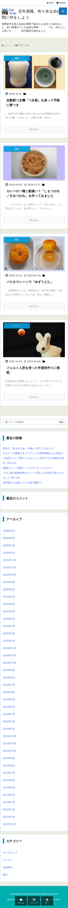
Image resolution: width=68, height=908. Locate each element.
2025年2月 (9, 633)
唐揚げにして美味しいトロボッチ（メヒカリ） (28, 467)
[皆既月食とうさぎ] (34, 339)
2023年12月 (9, 736)
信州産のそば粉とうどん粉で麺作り (22, 482)
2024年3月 (9, 714)
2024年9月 (9, 670)
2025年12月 (9, 560)
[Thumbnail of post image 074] (34, 162)
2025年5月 (9, 611)
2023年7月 (9, 772)
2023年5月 (9, 787)
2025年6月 (9, 604)
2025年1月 (9, 640)
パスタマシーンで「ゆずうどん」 (30, 282)
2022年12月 (9, 824)
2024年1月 (9, 728)
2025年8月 (9, 589)
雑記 (5, 874)
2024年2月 (9, 721)
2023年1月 (9, 816)
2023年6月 (9, 780)
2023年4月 (9, 794)
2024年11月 (9, 655)
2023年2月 (9, 809)
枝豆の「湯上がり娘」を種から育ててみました (28, 448)
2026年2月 (9, 552)
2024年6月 (9, 692)
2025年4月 (9, 618)
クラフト (8, 859)
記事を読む (34, 129)
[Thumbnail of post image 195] (34, 253)
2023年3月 (9, 802)
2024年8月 (9, 677)
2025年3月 (9, 626)
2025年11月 (9, 567)
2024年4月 (9, 706)
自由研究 (8, 867)
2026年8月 (9, 530)
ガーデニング (10, 852)
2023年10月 (9, 750)
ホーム (7, 45)
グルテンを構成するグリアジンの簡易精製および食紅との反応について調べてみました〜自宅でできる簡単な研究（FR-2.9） (33, 458)
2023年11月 (9, 743)
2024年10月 (9, 662)
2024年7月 (9, 684)
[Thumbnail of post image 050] (34, 72)
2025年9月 (9, 582)
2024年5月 (9, 699)
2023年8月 (9, 765)
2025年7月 (9, 596)
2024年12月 (9, 648)
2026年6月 (9, 538)
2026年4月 (9, 545)
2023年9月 (9, 758)
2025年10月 (9, 574)
